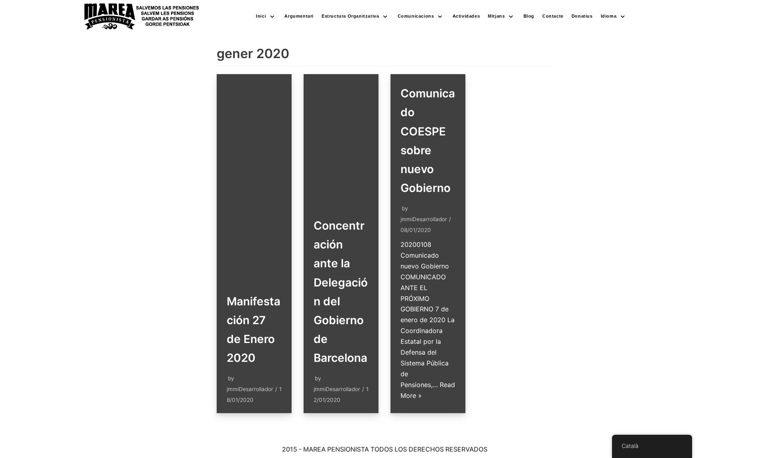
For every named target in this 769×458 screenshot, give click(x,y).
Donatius (582, 16)
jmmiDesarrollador (250, 389)
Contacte (553, 16)
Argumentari (299, 16)
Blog (528, 16)
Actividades (466, 16)
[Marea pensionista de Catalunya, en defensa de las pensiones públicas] (142, 16)
